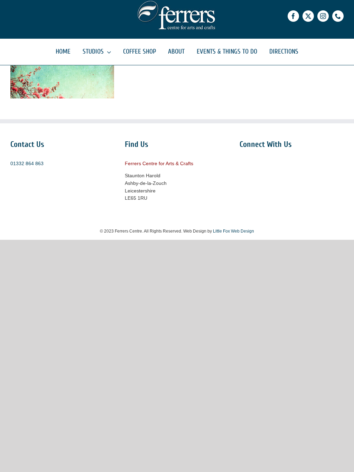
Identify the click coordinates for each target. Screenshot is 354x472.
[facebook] (293, 16)
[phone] (338, 16)
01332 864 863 (27, 163)
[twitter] (308, 16)
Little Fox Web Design (233, 231)
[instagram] (323, 16)
